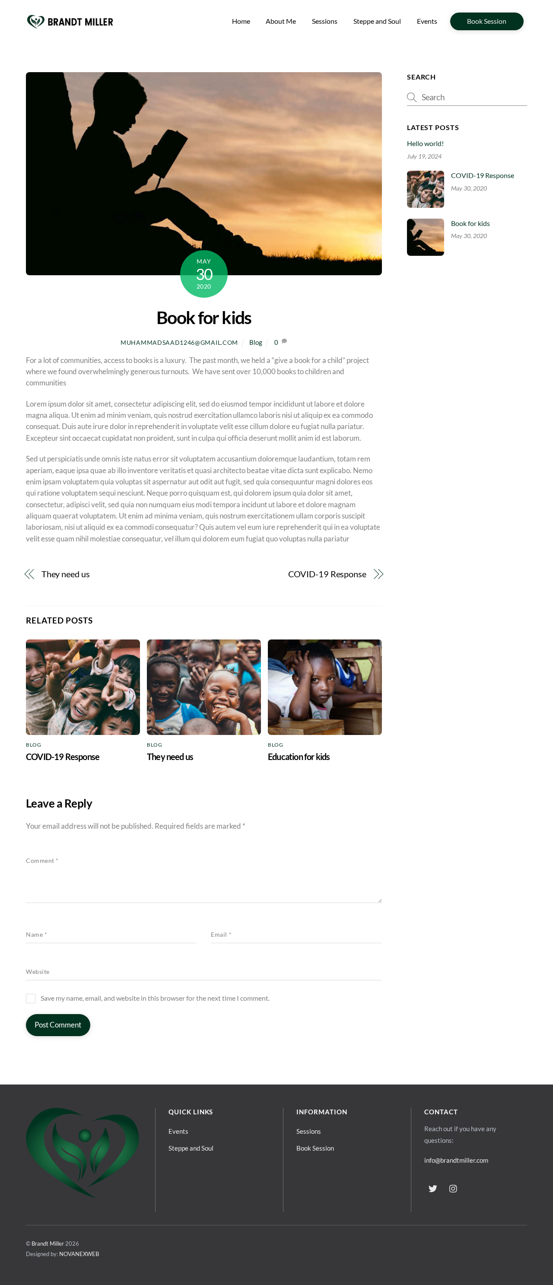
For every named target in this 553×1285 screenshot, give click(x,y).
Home (241, 21)
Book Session (486, 21)
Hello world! (425, 143)
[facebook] (433, 1187)
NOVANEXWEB (79, 1253)
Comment (42, 860)
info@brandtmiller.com (456, 1160)
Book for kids (203, 317)
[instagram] (453, 1187)
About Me (281, 21)
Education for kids (299, 756)
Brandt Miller (48, 1243)
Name (36, 934)
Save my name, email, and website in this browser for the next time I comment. (155, 998)
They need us (65, 574)
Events (427, 21)
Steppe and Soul (377, 21)
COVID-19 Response (327, 574)
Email (221, 934)
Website (38, 971)
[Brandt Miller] (70, 28)
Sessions (324, 21)
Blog (255, 342)
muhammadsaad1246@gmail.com (179, 342)
